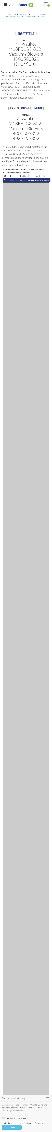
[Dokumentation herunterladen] (5, 176)
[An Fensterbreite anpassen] (15, 176)
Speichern (39, 1123)
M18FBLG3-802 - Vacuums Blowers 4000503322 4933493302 (26, 15)
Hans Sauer (11, 14)
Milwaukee (23, 14)
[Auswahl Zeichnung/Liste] (30, 176)
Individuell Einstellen (12, 1127)
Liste (37, 176)
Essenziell (8, 1118)
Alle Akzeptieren (10, 1123)
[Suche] (44, 176)
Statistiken (21, 1118)
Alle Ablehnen (25, 1123)
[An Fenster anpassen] (10, 176)
